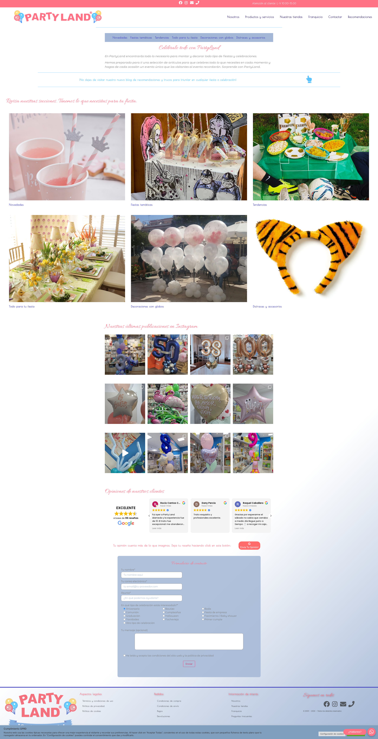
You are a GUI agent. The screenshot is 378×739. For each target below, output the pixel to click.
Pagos (160, 711)
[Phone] (197, 2)
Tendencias (162, 37)
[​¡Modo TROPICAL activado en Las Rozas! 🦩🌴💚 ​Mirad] (168, 404)
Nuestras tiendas (291, 16)
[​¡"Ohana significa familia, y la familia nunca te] (125, 354)
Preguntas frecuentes (242, 716)
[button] (271, 516)
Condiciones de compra (169, 701)
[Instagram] (186, 2)
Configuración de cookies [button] (332, 734)
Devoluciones (163, 716)
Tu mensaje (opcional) (134, 630)
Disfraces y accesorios (250, 37)
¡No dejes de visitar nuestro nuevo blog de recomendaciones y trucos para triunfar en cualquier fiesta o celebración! (157, 79)
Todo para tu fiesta (185, 37)
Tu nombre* (128, 570)
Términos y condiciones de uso (98, 701)
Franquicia (315, 16)
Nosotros (233, 16)
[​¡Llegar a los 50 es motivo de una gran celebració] (168, 354)
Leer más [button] (198, 528)
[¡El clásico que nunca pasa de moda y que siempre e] (253, 404)
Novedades (120, 37)
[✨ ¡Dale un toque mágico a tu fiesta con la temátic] (125, 453)
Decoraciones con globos (217, 37)
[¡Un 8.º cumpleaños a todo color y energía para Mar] (168, 453)
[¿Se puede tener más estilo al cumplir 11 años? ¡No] (210, 453)
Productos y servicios (259, 16)
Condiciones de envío (168, 706)
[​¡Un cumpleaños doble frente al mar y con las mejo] (210, 354)
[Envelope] (192, 2)
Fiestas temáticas (141, 37)
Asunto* (126, 593)
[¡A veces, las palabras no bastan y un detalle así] (210, 404)
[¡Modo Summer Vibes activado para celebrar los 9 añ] (253, 453)
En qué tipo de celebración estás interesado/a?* (149, 605)
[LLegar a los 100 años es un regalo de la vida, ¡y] (253, 354)
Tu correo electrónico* (134, 581)
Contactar (335, 16)
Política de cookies (92, 711)
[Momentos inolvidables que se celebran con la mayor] (125, 404)
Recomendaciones (360, 16)
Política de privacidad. (94, 706)
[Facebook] (180, 2)
